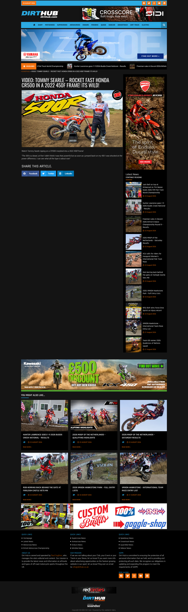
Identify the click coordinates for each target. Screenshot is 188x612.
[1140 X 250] (94, 60)
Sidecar (112, 25)
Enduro (86, 25)
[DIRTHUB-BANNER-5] (94, 528)
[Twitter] (149, 3)
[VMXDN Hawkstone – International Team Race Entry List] (133, 327)
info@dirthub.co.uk (81, 567)
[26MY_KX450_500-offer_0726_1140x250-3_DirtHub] (94, 391)
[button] (30, 173)
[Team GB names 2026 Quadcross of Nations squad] (133, 344)
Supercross (62, 25)
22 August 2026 (150, 212)
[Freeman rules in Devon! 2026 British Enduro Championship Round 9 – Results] (133, 224)
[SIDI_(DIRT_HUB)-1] (123, 20)
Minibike (94, 25)
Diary (40, 25)
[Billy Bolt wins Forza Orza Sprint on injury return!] (133, 310)
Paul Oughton (56, 555)
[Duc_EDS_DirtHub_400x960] (145, 169)
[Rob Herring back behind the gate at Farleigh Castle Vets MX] (133, 276)
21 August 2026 (150, 332)
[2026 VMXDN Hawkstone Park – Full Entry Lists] (133, 293)
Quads (103, 25)
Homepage (25, 71)
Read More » (31, 447)
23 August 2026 (150, 196)
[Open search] (164, 25)
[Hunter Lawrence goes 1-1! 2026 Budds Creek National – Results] (133, 207)
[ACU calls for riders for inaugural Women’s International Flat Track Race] (133, 259)
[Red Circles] (94, 593)
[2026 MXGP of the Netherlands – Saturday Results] (133, 242)
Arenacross (75, 25)
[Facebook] (144, 3)
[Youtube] (159, 3)
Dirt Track (134, 25)
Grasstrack (123, 25)
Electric (145, 25)
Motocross (50, 25)
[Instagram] (154, 3)
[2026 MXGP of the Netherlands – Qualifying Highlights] (94, 415)
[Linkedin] (164, 3)
